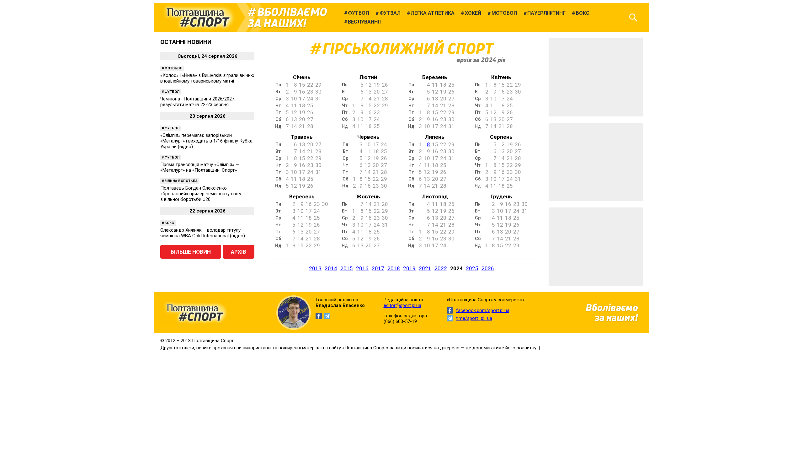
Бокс (169, 223)
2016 (362, 268)
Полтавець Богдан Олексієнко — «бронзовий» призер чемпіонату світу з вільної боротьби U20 (200, 193)
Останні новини (185, 42)
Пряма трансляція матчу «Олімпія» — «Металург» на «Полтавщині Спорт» (199, 167)
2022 (440, 268)
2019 (409, 268)
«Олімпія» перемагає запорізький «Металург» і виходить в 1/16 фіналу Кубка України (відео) (206, 140)
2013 (315, 268)
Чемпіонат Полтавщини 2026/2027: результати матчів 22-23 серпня (197, 101)
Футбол (171, 92)
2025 (472, 268)
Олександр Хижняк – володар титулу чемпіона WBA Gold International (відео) (202, 233)
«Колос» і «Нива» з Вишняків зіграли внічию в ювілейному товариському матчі (207, 78)
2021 (425, 268)
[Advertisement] (596, 77)
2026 (487, 268)
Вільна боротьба (181, 181)
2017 (378, 268)
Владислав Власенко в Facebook (319, 316)
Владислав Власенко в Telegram (327, 316)
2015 (346, 268)
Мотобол (173, 68)
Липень (434, 137)
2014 (331, 268)
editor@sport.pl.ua (402, 305)
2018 (393, 268)
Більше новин (191, 252)
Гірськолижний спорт (407, 48)
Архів (238, 252)
